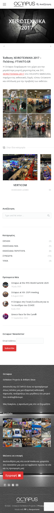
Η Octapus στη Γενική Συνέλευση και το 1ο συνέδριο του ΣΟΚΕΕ (30, 303)
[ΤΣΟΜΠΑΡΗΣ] (27, 433)
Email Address (9, 340)
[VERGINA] (27, 442)
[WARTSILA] (36, 423)
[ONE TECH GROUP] (8, 433)
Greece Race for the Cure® (24, 314)
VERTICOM (20, 185)
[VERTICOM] (8, 423)
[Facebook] (5, 485)
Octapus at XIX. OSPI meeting (25, 292)
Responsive (34, 509)
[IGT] (36, 433)
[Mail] (17, 485)
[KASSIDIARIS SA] (46, 423)
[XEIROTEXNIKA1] (39, 101)
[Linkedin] (9, 485)
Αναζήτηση (45, 4)
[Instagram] (13, 485)
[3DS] (27, 423)
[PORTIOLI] (46, 442)
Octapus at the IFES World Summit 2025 (30, 283)
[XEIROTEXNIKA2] (15, 126)
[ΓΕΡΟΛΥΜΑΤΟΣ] (17, 423)
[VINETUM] (46, 433)
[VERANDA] (36, 442)
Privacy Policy (43, 505)
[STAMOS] (17, 442)
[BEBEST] (8, 442)
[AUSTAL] (17, 433)
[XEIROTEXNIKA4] (15, 101)
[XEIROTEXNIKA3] (39, 126)
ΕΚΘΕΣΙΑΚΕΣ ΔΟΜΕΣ (20, 190)
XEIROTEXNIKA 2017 (13, 73)
